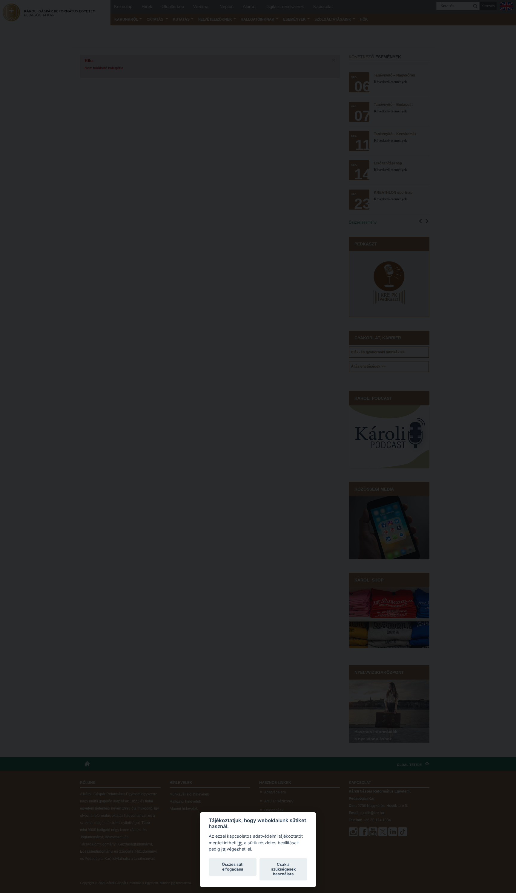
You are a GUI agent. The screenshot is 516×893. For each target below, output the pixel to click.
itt (239, 842)
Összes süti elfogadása (232, 866)
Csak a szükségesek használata (283, 869)
